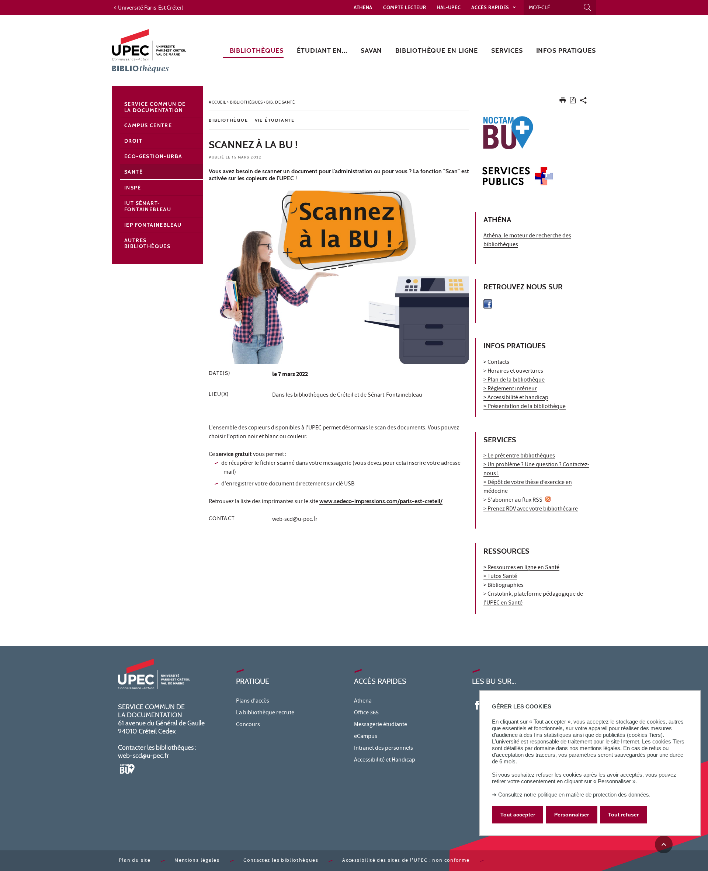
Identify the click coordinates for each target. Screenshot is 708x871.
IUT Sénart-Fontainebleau (147, 206)
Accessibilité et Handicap (384, 760)
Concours (248, 725)
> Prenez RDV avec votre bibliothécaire (530, 509)
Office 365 (366, 713)
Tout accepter (517, 815)
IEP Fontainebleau (153, 225)
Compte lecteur (404, 7)
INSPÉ (132, 187)
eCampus (365, 736)
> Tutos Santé (500, 576)
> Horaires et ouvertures (513, 371)
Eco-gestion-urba (153, 156)
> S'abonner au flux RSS (512, 500)
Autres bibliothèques (147, 243)
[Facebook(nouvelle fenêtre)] (477, 704)
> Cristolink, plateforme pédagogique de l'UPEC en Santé (533, 599)
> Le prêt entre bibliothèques (519, 456)
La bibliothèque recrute (265, 713)
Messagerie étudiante (380, 725)
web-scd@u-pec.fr (294, 519)
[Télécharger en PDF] (573, 102)
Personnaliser (571, 815)
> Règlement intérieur (510, 389)
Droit (133, 140)
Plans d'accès (252, 701)
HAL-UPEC (449, 7)
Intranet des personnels (383, 748)
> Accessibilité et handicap (515, 398)
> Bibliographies (503, 585)
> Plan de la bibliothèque (514, 380)
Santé (133, 171)
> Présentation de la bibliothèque (524, 407)
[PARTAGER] (583, 102)
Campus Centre (148, 125)
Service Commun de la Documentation (155, 107)
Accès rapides (490, 7)
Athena (363, 7)
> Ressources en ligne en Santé (521, 568)
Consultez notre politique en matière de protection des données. (574, 794)
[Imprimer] (562, 102)
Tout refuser (623, 815)
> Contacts (496, 362)
